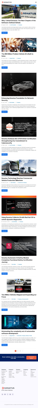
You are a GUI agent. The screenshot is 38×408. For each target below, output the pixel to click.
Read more (4, 32)
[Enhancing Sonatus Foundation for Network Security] (19, 84)
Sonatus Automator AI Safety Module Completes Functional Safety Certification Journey (17, 260)
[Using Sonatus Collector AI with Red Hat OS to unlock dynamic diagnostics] (19, 205)
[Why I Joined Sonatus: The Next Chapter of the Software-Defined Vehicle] (19, 11)
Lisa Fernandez (13, 24)
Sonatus (11, 404)
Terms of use (26, 404)
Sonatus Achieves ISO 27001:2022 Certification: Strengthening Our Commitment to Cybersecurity (19, 141)
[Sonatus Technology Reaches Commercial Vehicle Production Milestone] (19, 167)
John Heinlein (11, 102)
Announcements (25, 299)
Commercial (20, 182)
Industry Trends (29, 335)
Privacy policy (22, 404)
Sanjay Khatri (12, 58)
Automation (19, 335)
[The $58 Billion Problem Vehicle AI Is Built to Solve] (19, 44)
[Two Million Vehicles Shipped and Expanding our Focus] (19, 285)
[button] (35, 2)
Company (20, 24)
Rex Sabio (14, 264)
